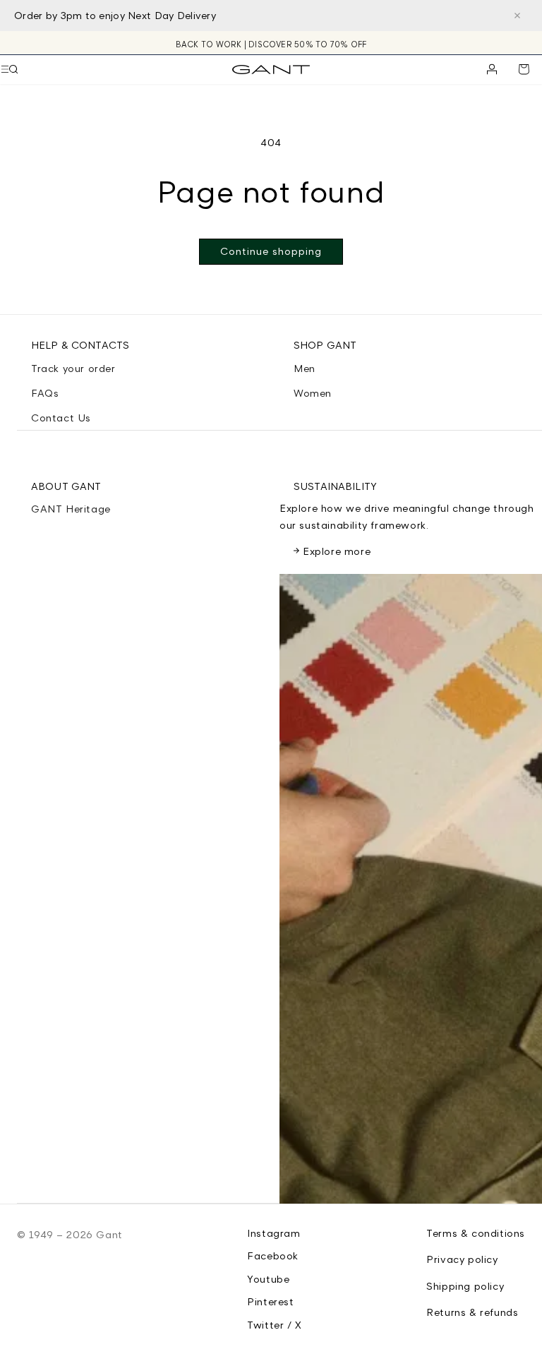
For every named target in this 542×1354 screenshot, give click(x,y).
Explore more (337, 551)
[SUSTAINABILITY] (410, 889)
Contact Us (61, 418)
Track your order (73, 368)
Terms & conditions (475, 1233)
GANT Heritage (71, 509)
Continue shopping (271, 251)
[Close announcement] (517, 15)
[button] (13, 69)
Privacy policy (462, 1259)
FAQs (45, 393)
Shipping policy (465, 1286)
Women (313, 393)
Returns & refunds (472, 1312)
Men (304, 368)
